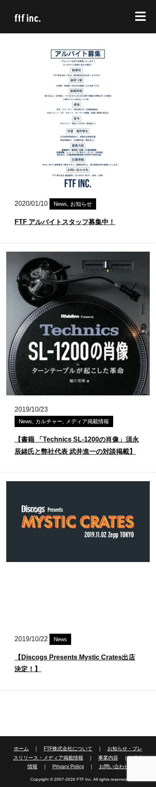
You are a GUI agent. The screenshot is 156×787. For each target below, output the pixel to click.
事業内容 (108, 758)
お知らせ (81, 204)
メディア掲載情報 (87, 421)
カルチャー (48, 421)
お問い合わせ (114, 767)
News (60, 204)
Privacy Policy (68, 767)
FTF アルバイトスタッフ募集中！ (65, 221)
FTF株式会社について (68, 749)
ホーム (21, 749)
